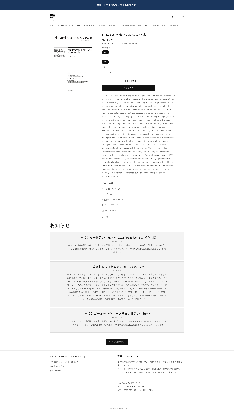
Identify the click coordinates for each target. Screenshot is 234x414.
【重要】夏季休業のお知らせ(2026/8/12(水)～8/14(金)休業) (117, 237)
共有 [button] (106, 217)
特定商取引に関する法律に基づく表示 (65, 362)
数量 (103, 67)
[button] (172, 17)
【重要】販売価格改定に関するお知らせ (117, 267)
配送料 (110, 43)
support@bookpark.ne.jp (136, 386)
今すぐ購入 (128, 88)
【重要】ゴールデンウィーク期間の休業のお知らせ (117, 313)
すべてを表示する (117, 342)
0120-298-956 (130, 390)
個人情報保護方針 (57, 366)
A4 (105, 52)
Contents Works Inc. (121, 408)
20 (105, 62)
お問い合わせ (55, 370)
